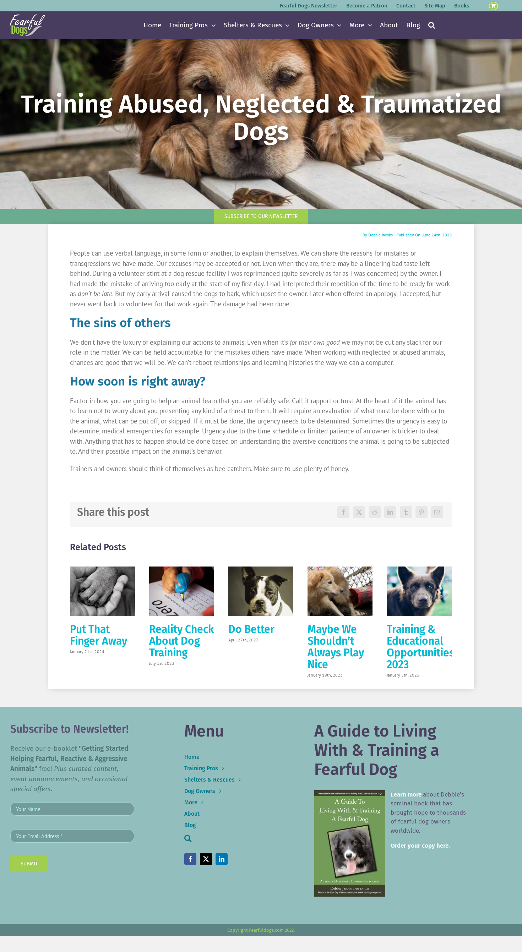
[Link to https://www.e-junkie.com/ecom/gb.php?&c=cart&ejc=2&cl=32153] (493, 6)
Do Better (251, 629)
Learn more (406, 794)
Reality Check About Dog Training (181, 641)
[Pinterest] (421, 512)
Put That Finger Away (98, 635)
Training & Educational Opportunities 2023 (420, 647)
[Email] (437, 512)
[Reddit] (374, 512)
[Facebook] (343, 512)
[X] (359, 512)
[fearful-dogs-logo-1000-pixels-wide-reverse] (27, 16)
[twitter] (206, 859)
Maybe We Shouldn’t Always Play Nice (336, 647)
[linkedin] (222, 859)
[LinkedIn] (390, 512)
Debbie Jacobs (380, 234)
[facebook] (190, 859)
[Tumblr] (406, 512)
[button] (431, 25)
